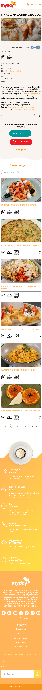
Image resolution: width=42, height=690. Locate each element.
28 (32, 426)
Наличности (23, 142)
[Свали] (39, 115)
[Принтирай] (34, 115)
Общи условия (21, 638)
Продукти (21, 624)
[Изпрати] (37, 674)
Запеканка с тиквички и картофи (20, 246)
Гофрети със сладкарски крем (18, 205)
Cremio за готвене (14, 71)
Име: (3, 661)
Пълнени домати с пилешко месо (20, 411)
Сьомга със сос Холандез (23, 109)
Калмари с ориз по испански (18, 370)
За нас (21, 633)
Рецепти (21, 629)
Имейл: (4, 666)
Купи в (16, 133)
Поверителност (21, 642)
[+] (38, 47)
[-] (32, 47)
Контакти (21, 647)
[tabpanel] (21, 29)
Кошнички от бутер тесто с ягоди (20, 329)
